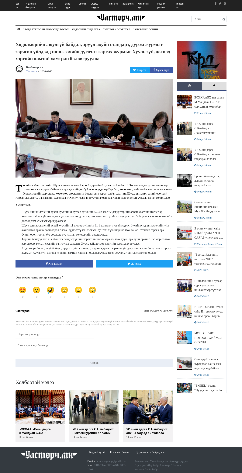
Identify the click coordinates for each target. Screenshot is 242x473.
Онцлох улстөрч (161, 5)
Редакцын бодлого (120, 452)
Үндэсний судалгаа (86, 29)
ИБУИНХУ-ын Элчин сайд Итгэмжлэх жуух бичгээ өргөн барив (208, 311)
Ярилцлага (128, 3)
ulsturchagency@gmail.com (111, 461)
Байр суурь (67, 5)
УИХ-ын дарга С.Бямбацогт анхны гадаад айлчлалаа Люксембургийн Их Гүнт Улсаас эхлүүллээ (208, 159)
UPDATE (82, 3)
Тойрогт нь (180, 5)
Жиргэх (141, 70)
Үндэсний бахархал (31, 5)
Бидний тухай (97, 452)
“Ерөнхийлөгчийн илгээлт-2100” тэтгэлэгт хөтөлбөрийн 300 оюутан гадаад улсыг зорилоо (209, 263)
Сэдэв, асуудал (95, 5)
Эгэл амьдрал (52, 5)
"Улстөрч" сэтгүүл (116, 29)
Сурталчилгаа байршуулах (151, 452)
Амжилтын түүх (143, 5)
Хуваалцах (162, 70)
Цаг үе (17, 5)
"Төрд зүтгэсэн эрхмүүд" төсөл (46, 29)
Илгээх (94, 362)
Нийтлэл (113, 3)
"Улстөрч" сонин (145, 29)
